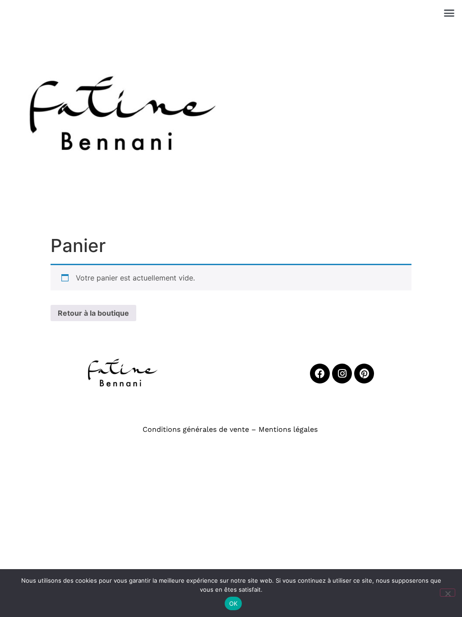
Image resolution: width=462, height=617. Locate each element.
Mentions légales (287, 429)
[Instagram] (342, 373)
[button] (449, 13)
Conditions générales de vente (196, 429)
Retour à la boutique (93, 313)
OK (233, 603)
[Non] (447, 593)
